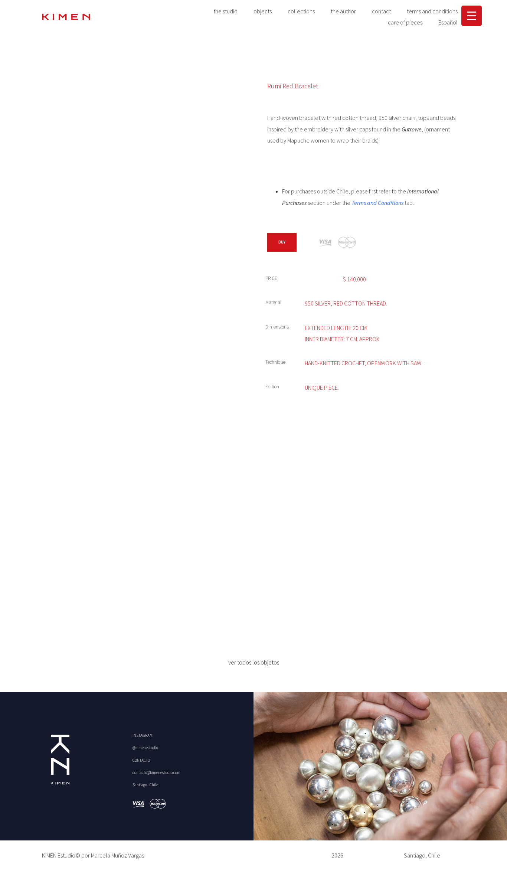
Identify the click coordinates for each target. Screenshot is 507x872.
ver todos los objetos (253, 662)
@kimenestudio (145, 747)
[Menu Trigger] (471, 16)
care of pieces (405, 22)
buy (281, 242)
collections (301, 11)
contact (381, 11)
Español (448, 22)
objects (263, 11)
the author (343, 11)
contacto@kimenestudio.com (156, 772)
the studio (225, 11)
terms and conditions (432, 11)
